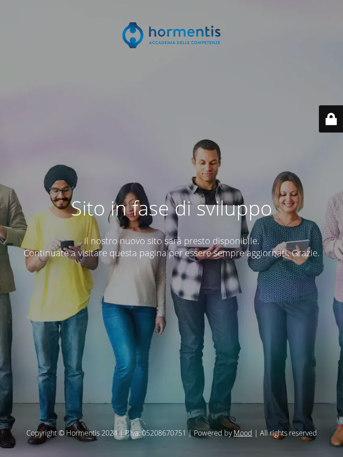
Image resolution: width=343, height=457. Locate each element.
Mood (243, 433)
